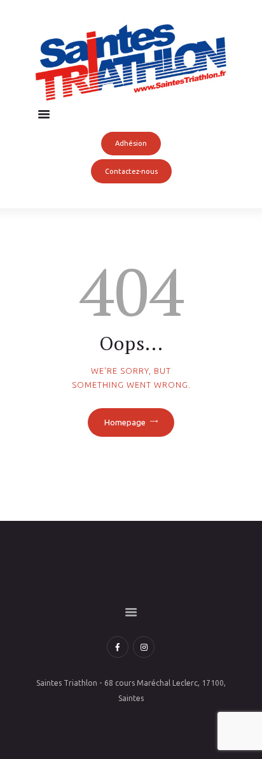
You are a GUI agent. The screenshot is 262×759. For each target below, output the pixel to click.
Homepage (125, 422)
